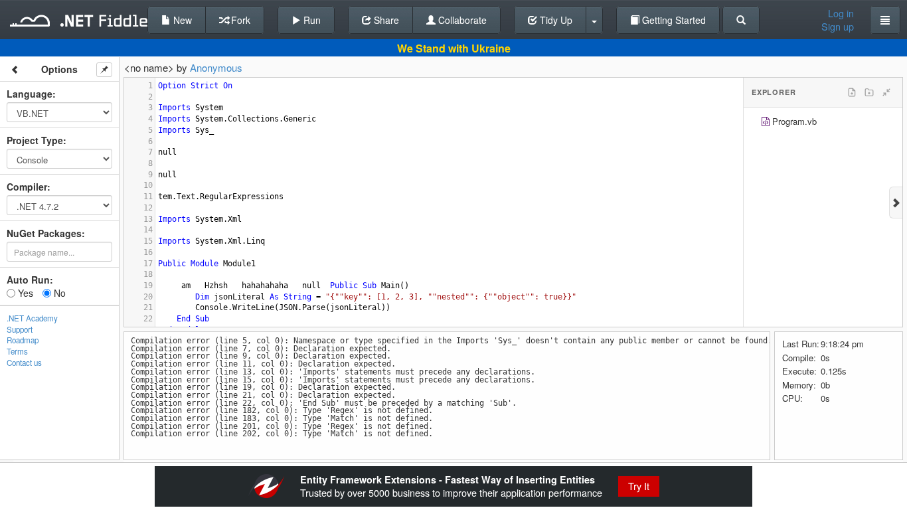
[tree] (823, 123)
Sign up (837, 26)
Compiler (27, 186)
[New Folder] (869, 92)
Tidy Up (554, 20)
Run (311, 20)
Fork (239, 20)
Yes (24, 292)
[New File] (852, 92)
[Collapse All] (886, 92)
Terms (17, 351)
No (58, 292)
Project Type (35, 140)
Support (20, 329)
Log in (841, 13)
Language (29, 93)
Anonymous (216, 67)
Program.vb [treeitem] (794, 121)
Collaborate (461, 20)
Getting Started (672, 20)
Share (385, 20)
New (181, 20)
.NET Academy (32, 318)
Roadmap (23, 340)
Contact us (24, 362)
